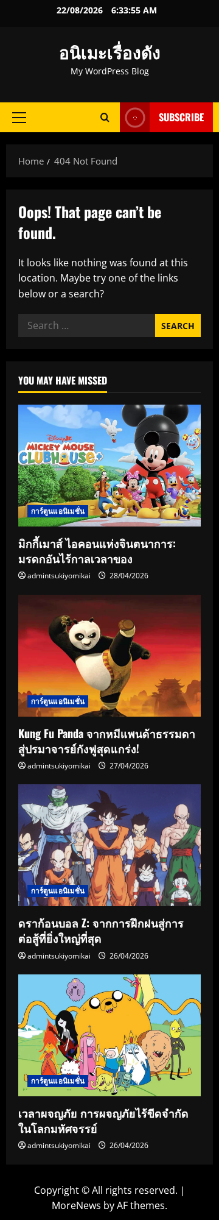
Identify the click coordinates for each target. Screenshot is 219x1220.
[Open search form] (104, 117)
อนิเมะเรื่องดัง (110, 51)
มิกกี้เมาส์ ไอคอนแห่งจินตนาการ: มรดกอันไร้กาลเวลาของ (97, 550)
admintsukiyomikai (59, 575)
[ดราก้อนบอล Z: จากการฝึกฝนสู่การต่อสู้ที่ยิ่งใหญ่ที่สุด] (109, 845)
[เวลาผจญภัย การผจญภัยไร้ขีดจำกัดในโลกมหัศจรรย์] (109, 1035)
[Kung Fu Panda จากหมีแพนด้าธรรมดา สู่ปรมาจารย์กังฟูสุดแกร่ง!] (109, 656)
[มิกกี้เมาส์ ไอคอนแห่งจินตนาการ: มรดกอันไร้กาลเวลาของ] (109, 466)
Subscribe (181, 117)
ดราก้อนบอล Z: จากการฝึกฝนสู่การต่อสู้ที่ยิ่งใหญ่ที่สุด (101, 930)
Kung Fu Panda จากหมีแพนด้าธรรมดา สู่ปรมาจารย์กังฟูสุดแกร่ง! (106, 740)
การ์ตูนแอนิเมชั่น (58, 511)
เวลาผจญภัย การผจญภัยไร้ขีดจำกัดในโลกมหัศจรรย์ (103, 1120)
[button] (19, 117)
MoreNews (76, 1205)
